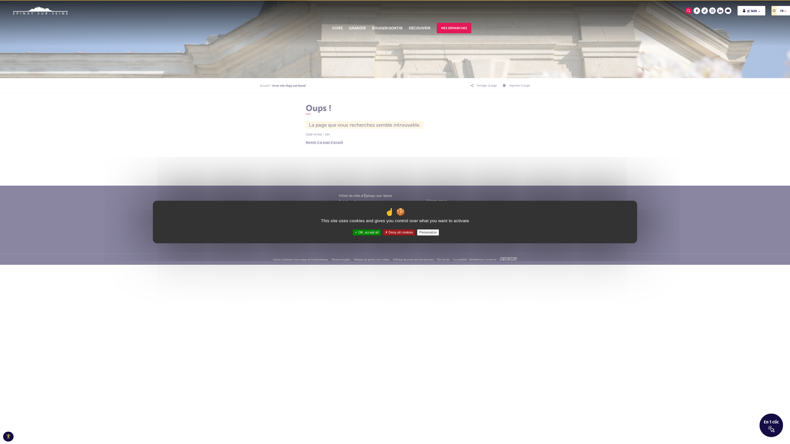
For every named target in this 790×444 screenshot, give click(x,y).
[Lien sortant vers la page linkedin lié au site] (720, 10)
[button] (337, 28)
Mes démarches (454, 28)
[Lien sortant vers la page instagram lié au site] (712, 10)
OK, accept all (368, 232)
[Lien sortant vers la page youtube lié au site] (728, 10)
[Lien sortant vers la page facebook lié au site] (697, 10)
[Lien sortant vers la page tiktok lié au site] (704, 10)
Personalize (428, 232)
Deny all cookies (400, 232)
